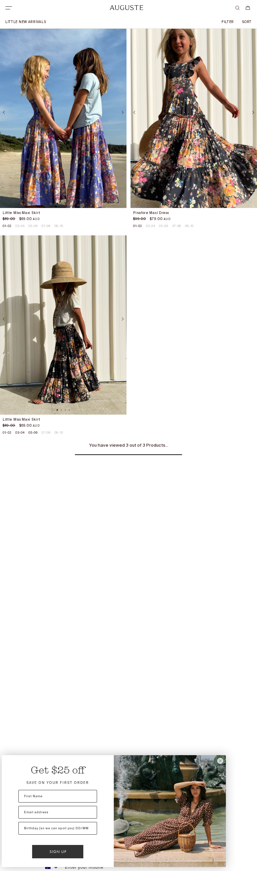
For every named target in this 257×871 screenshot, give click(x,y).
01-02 (7, 226)
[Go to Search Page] (237, 8)
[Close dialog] (220, 761)
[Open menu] (8, 8)
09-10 (59, 226)
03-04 (19, 226)
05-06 (32, 226)
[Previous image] (4, 112)
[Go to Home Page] (126, 7)
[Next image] (121, 112)
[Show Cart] (248, 8)
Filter (228, 22)
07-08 (45, 226)
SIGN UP (58, 851)
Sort (247, 22)
